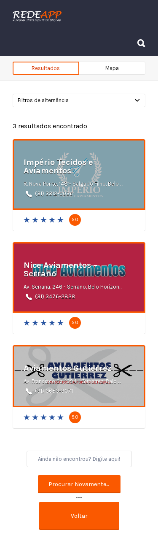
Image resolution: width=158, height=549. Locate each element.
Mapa (112, 68)
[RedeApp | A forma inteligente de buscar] (77, 15)
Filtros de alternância (43, 100)
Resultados (46, 68)
